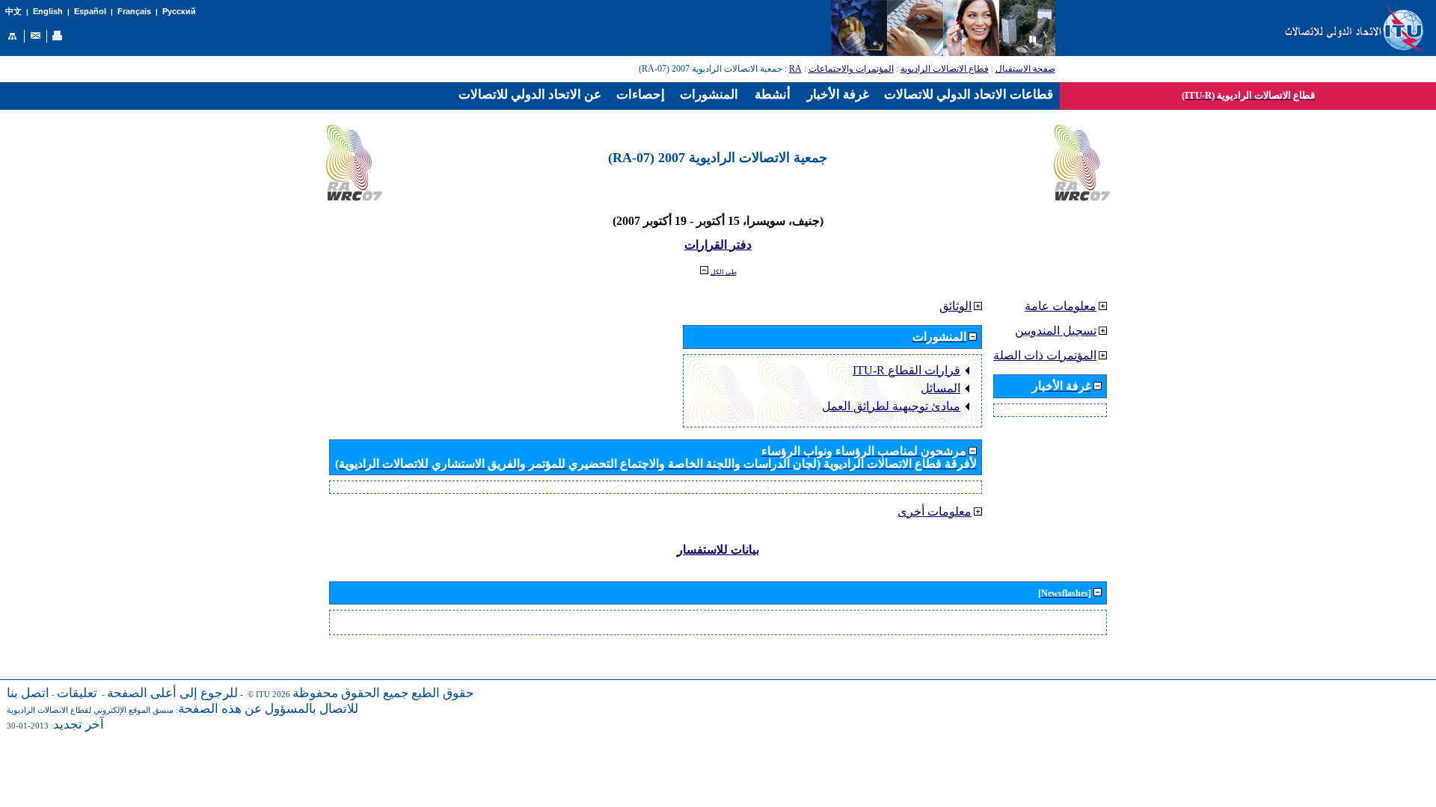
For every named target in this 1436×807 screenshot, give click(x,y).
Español (90, 11)
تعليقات (77, 693)
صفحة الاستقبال (1025, 69)
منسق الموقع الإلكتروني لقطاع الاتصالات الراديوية (90, 710)
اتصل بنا (28, 693)
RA (795, 69)
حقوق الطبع (442, 693)
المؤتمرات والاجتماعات (851, 69)
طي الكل (724, 272)
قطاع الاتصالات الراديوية (944, 69)
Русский (179, 11)
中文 (13, 11)
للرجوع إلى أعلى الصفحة (172, 693)
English (48, 11)
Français (134, 11)
